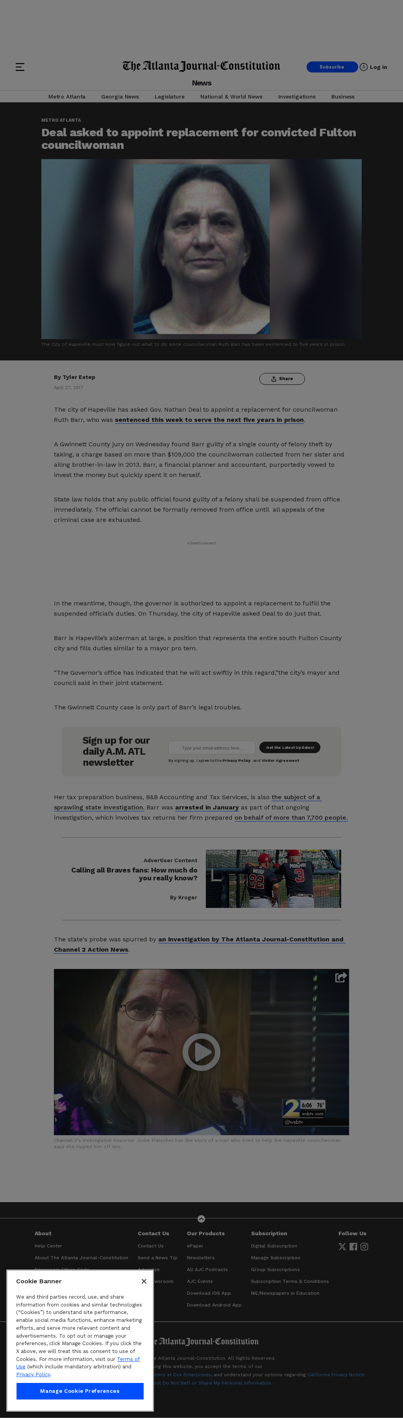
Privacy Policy (33, 1374)
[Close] (144, 1281)
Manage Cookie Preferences (80, 1391)
